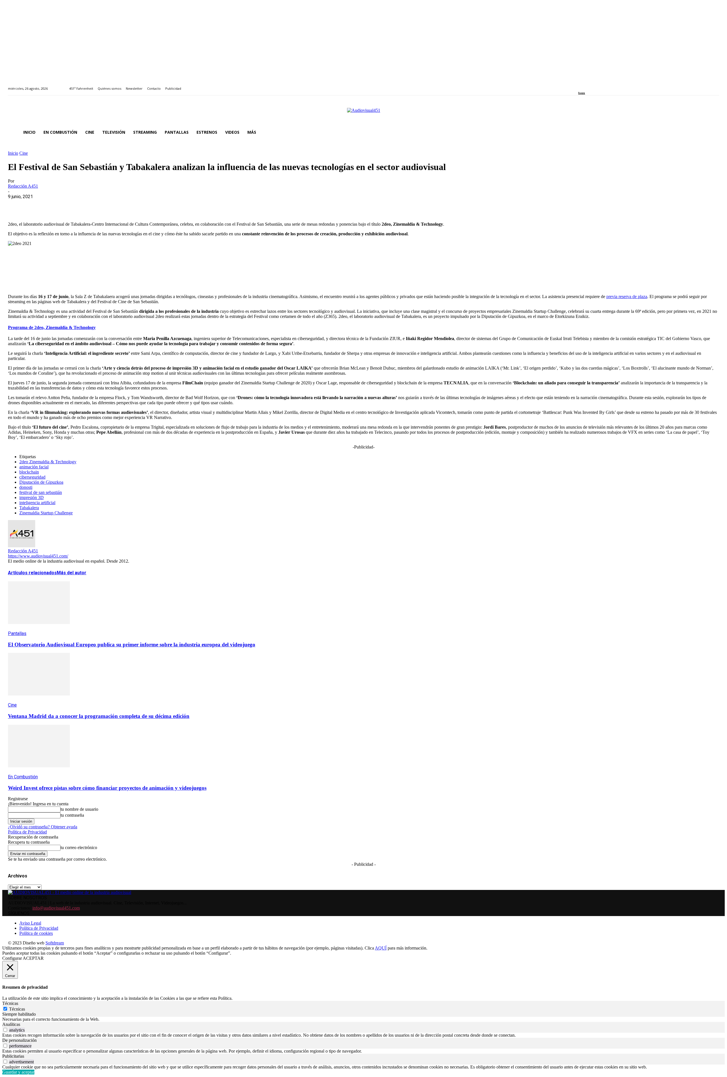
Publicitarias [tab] (13, 1056)
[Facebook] (580, 85)
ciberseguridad (32, 477)
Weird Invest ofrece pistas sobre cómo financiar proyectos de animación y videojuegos (107, 788)
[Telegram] (119, 205)
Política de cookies (36, 933)
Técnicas (17, 1009)
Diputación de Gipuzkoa (41, 482)
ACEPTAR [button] (33, 958)
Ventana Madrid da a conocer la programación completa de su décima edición (98, 716)
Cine (23, 153)
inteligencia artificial (37, 502)
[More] (140, 205)
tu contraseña (72, 815)
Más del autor (71, 572)
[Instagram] (586, 85)
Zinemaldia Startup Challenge (46, 512)
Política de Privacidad (27, 831)
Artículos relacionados (32, 572)
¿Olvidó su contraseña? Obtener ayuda (42, 826)
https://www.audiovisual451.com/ (38, 556)
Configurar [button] (12, 958)
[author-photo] (21, 545)
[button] (712, 132)
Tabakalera (29, 507)
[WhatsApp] (58, 205)
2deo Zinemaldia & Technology (47, 461)
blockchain (29, 472)
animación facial (34, 466)
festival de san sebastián (40, 492)
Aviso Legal (30, 923)
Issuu (581, 93)
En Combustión (23, 777)
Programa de (52, 327)
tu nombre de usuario (79, 809)
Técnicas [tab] (10, 1003)
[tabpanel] (363, 1019)
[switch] (5, 1030)
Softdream (54, 942)
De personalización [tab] (19, 1040)
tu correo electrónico (78, 847)
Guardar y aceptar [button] (18, 1072)
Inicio (13, 153)
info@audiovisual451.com (56, 908)
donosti (25, 487)
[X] (37, 205)
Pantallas (17, 633)
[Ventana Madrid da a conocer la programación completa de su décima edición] (39, 699)
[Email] (99, 205)
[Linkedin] (593, 85)
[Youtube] (606, 85)
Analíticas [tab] (11, 1024)
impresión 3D (31, 497)
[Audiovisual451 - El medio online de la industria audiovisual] (363, 113)
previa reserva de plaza (626, 296)
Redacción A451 (23, 186)
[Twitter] (599, 85)
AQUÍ (381, 948)
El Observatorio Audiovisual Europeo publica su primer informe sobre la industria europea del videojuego (131, 645)
